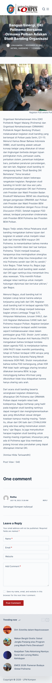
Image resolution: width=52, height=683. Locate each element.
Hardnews (23, 48)
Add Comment (13, 566)
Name (8, 538)
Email (8, 547)
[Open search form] (43, 9)
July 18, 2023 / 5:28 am (19, 500)
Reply (45, 500)
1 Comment (36, 48)
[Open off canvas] (47, 9)
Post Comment (13, 603)
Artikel (14, 48)
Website (9, 556)
